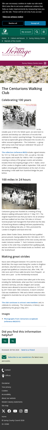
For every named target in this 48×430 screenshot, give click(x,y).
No (13, 341)
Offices (8, 375)
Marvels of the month (12, 41)
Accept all (35, 23)
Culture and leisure (18, 38)
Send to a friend (28, 350)
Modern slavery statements (12, 402)
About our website (9, 398)
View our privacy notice (13, 17)
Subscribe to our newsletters (19, 357)
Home (4, 38)
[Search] (36, 31)
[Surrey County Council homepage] (5, 32)
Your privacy (6, 387)
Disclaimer (6, 383)
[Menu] (43, 31)
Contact (8, 370)
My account (26, 32)
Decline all (13, 23)
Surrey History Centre (37, 38)
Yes (5, 341)
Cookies (5, 391)
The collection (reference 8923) (14, 152)
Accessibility (6, 394)
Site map (5, 405)
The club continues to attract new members (20, 302)
